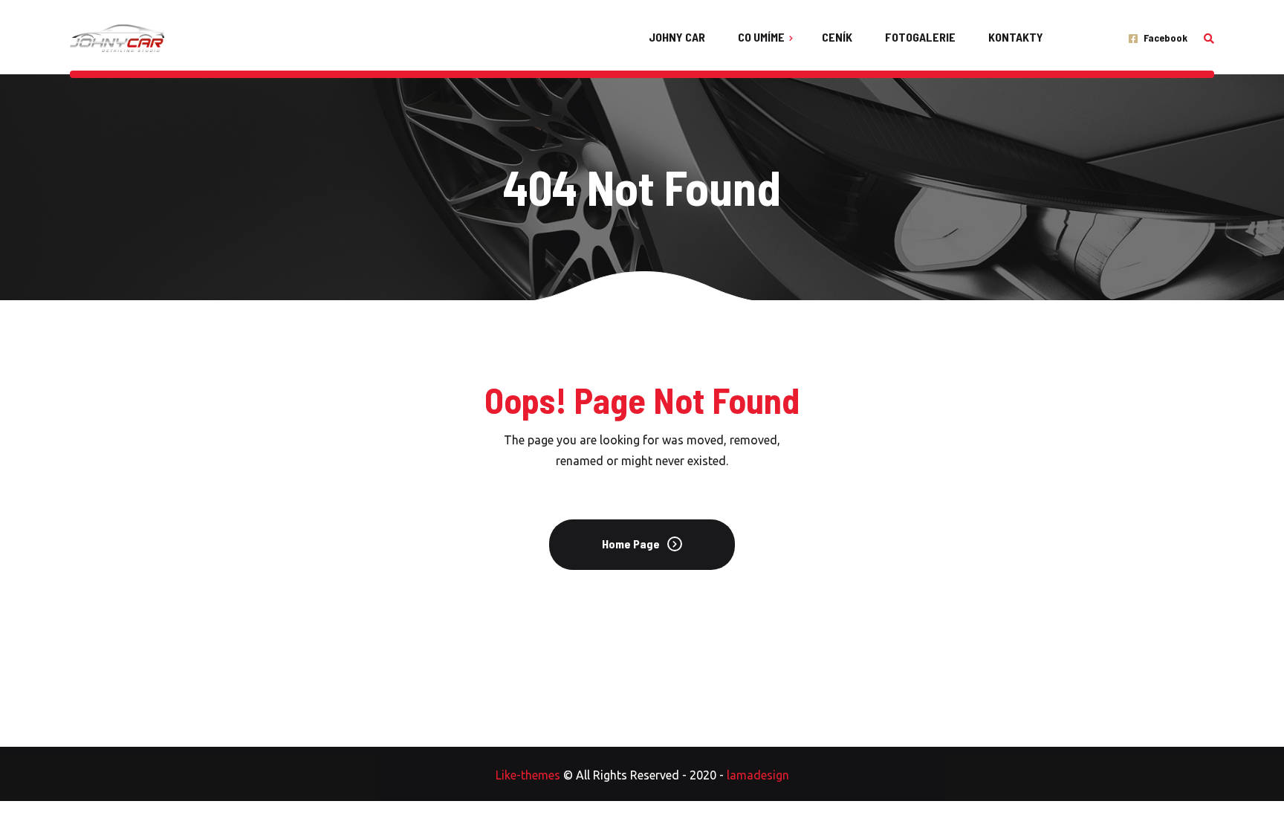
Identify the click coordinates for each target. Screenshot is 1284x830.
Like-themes (528, 775)
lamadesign (758, 775)
